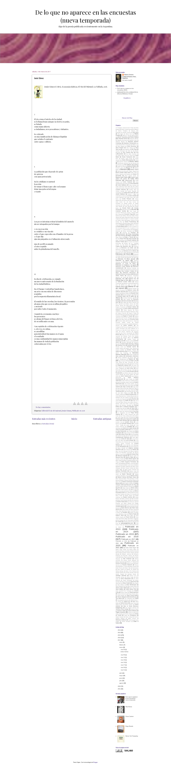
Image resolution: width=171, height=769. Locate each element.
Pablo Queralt (133, 509)
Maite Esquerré (127, 449)
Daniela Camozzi (125, 224)
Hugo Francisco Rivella (123, 360)
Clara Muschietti (129, 206)
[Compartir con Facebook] (74, 403)
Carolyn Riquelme (132, 191)
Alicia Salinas (129, 147)
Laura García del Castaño (130, 419)
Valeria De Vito (128, 601)
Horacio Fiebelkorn (122, 357)
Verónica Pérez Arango (122, 609)
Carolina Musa (132, 189)
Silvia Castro (126, 583)
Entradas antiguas (102, 418)
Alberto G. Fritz (126, 135)
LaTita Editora (135, 415)
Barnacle (123, 169)
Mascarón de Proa (131, 484)
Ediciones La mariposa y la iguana (126, 265)
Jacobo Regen (129, 374)
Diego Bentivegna (133, 234)
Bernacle (120, 171)
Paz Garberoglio (129, 520)
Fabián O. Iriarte (127, 316)
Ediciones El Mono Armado (126, 259)
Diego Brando (121, 235)
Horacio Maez (133, 357)
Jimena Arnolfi (120, 382)
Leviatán (129, 426)
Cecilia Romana (126, 198)
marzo (121, 647)
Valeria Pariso (124, 603)
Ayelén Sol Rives (121, 166)
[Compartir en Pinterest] (55, 407)
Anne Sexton (124, 161)
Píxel (117, 523)
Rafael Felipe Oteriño (121, 549)
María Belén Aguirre (130, 458)
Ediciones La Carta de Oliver (126, 263)
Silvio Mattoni (119, 589)
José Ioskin (135, 391)
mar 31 (123, 670)
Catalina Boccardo (128, 192)
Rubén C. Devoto (124, 566)
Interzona (134, 366)
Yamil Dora (130, 620)
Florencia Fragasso (127, 327)
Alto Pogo (134, 149)
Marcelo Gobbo (133, 455)
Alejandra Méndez (134, 138)
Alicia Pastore (120, 147)
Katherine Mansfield (126, 405)
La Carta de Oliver (129, 408)
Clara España (119, 206)
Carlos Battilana (122, 185)
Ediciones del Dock (123, 254)
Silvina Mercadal (133, 587)
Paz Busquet (120, 520)
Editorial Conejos (127, 283)
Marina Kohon (134, 475)
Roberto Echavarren (120, 561)
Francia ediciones (126, 331)
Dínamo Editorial (131, 240)
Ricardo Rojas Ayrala (125, 557)
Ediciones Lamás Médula (123, 266)
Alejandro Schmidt (129, 143)
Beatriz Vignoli (134, 169)
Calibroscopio (128, 180)
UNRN (136, 598)
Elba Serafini (127, 299)
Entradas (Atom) (48, 424)
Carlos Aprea (125, 183)
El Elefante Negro (121, 296)
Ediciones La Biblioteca (129, 262)
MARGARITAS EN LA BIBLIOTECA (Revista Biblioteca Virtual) (127, 93)
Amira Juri (130, 150)
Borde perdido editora (122, 172)
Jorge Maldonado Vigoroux (132, 388)
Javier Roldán (129, 379)
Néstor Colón (120, 500)
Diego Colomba (132, 235)
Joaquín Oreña (128, 382)
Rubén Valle (128, 567)
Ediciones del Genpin (127, 255)
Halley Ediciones (120, 351)
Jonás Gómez (39, 78)
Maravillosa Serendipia (126, 452)
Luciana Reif (125, 445)
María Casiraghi (127, 460)
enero (121, 642)
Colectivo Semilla (121, 211)
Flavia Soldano (128, 325)
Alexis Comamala (126, 144)
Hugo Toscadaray (129, 362)
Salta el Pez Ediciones (131, 571)
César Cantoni (132, 201)
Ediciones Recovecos (129, 272)
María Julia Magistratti (121, 463)
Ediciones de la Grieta (121, 252)
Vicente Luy (131, 612)
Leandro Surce (129, 422)
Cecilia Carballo (132, 195)
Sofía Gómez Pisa (131, 589)
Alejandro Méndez (120, 141)
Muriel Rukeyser (121, 494)
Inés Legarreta (119, 366)
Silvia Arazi (134, 581)
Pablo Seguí (119, 511)
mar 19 (123, 662)
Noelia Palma (121, 501)
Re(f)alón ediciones (126, 554)
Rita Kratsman (127, 558)
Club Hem (134, 209)
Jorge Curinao (126, 386)
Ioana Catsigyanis (120, 368)
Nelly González (134, 498)
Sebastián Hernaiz (120, 577)
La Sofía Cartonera (128, 414)
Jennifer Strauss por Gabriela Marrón (129, 380)
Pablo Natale (125, 509)
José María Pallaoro (123, 392)
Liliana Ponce (124, 434)
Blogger (95, 762)
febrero (121, 645)
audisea (136, 164)
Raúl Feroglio (119, 552)
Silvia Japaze (135, 583)
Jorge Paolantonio (121, 389)
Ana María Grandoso (131, 154)
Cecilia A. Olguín (132, 194)
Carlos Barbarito (134, 183)
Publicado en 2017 (128, 539)
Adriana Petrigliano (123, 130)
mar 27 (123, 665)
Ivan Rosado (130, 371)
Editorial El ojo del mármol (51, 411)
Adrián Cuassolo (125, 129)
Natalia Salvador (125, 498)
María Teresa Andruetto (131, 469)
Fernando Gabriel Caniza (123, 322)
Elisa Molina (123, 302)
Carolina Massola (121, 189)
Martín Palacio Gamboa (127, 483)
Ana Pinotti (130, 155)
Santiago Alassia (132, 574)
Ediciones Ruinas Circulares (123, 274)
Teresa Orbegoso (122, 597)
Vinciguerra (133, 615)
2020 (119, 686)
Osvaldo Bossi (129, 506)
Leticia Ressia (129, 425)
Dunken (126, 243)
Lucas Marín (120, 440)
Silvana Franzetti (125, 581)
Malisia (134, 449)
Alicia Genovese (131, 146)
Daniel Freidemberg (130, 221)
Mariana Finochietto (121, 471)
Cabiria (125, 178)
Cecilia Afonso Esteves (121, 195)
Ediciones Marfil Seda (121, 269)
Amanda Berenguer (120, 150)
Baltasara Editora (132, 166)
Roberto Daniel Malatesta (130, 560)
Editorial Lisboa (131, 290)
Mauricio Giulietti (119, 486)
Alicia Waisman (126, 149)
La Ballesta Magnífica (128, 406)
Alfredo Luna (135, 144)
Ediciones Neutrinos (132, 269)
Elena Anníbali (127, 300)
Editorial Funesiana (120, 290)
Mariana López (133, 471)
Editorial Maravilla (121, 291)
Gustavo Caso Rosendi (131, 348)
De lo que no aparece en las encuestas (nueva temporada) (85, 16)
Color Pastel (133, 211)
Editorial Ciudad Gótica (124, 281)
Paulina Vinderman (134, 518)
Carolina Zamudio (120, 191)
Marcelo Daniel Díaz (132, 454)
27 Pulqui (131, 127)
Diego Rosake (132, 238)
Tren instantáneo (128, 598)
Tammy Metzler (120, 595)
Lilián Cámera (129, 431)
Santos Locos (133, 575)
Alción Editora (134, 137)
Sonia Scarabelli (120, 590)
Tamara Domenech (122, 593)
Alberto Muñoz (135, 135)
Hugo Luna (134, 360)
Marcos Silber (129, 457)
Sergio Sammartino (127, 580)
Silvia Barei (118, 583)
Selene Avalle (130, 577)
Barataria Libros (119, 167)
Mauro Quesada (129, 486)
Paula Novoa (129, 517)
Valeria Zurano (119, 604)
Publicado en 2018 (121, 541)
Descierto (125, 232)
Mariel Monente (126, 474)
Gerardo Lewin (129, 340)
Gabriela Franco (127, 336)
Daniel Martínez (119, 223)
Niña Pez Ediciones (133, 500)
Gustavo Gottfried (120, 349)
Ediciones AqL (127, 246)
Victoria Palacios (129, 613)
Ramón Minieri (132, 549)
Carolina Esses (124, 188)
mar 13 (123, 657)
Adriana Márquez (134, 129)
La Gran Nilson (134, 409)
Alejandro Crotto (133, 140)
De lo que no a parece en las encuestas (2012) (125, 89)
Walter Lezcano (132, 618)
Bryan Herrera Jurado (130, 175)
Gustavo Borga (119, 348)
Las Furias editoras (125, 415)
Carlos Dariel (119, 186)
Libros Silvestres (134, 429)
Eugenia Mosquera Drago (132, 311)
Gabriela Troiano (131, 339)
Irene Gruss (130, 368)
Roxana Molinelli (127, 564)
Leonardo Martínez (126, 423)
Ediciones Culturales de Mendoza (124, 249)
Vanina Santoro (129, 604)
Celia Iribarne (124, 200)
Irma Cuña (131, 369)
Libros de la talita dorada (130, 428)
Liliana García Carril (128, 432)
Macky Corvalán (121, 448)
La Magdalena (121, 412)
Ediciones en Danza (122, 260)
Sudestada (129, 590)
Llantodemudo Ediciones (123, 437)
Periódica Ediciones (128, 521)
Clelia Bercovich (125, 209)
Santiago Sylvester (121, 575)
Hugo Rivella (119, 362)
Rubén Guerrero (133, 566)
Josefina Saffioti (119, 394)
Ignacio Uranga (134, 363)
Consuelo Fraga (128, 214)
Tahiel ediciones (134, 592)
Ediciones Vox (120, 278)
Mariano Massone (129, 472)
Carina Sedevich (127, 182)
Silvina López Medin (121, 587)
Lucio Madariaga (134, 445)
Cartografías (118, 192)
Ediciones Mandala (131, 268)
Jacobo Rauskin (119, 374)
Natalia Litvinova (128, 497)
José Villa (133, 392)
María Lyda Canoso (129, 465)
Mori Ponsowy (135, 492)
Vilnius (125, 615)
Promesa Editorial (129, 524)
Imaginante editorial (123, 365)
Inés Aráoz (134, 365)
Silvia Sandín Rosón (132, 586)
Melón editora (134, 488)
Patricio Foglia (133, 514)
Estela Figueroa (128, 310)
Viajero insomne (120, 612)
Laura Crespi (120, 417)
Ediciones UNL (132, 277)
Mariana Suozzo (119, 472)
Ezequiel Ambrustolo (120, 314)
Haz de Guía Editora (132, 351)
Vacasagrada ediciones (123, 600)
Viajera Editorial (132, 610)
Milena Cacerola (119, 491)
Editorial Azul (132, 278)
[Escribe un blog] (82, 403)
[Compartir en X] (78, 403)
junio (120, 678)
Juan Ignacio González (128, 397)
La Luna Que (134, 411)
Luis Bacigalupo (121, 446)
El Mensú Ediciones (128, 297)
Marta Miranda (133, 480)
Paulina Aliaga (124, 518)
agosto (121, 683)
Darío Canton (135, 224)
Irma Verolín (122, 371)
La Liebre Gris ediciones (123, 411)
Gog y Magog (134, 343)
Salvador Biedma (120, 572)
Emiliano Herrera (129, 303)
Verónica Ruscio (134, 609)
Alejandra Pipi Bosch (122, 140)
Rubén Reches (119, 567)
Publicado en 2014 (127, 530)
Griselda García (131, 346)
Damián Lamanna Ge (132, 220)
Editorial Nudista (125, 293)
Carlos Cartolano (133, 185)
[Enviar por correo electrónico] (86, 403)
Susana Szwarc (124, 592)
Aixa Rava (135, 132)
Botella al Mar (133, 172)
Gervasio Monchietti (126, 342)
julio (120, 680)
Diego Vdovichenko (120, 240)
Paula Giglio (130, 515)
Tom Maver (119, 598)
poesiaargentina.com (127, 523)
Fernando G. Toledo (132, 320)
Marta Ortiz (118, 481)
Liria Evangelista (134, 434)
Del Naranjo (128, 229)
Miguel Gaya (134, 489)
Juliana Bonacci (124, 402)
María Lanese (131, 463)
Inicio (74, 418)
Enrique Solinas (131, 307)
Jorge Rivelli (130, 389)
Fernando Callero (122, 320)
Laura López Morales (121, 420)
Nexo (126, 500)
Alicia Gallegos (121, 146)
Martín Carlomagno (128, 481)
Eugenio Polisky (133, 313)
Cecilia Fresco (129, 197)
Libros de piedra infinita (122, 429)
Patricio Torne (120, 515)
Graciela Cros (121, 345)
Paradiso (125, 512)
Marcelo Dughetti (122, 455)
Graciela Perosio (132, 345)
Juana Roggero (119, 400)
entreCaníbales (119, 308)
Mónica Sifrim (127, 492)
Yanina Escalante (126, 621)
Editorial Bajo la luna (122, 280)
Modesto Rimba (128, 491)
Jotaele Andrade (129, 394)
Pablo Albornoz (125, 507)
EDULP (135, 294)
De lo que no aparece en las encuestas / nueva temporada (131, 698)
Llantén (135, 435)
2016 (119, 637)
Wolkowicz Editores (121, 620)
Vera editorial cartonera (131, 607)
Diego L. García (128, 237)
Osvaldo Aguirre (120, 506)
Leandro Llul (119, 422)
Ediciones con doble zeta (128, 247)
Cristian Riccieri (133, 217)
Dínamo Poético (120, 241)
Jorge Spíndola (127, 391)
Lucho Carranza (124, 442)
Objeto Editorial (127, 503)
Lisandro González (121, 435)
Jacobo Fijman (133, 373)
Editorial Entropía (132, 288)
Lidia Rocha (120, 431)
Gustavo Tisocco (131, 349)
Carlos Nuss (127, 186)
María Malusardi (126, 466)
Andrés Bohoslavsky (127, 160)
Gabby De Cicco (125, 334)
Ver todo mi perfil (127, 80)
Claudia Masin (126, 208)
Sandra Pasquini (120, 574)
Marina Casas (126, 475)
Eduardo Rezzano (127, 294)
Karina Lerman (129, 403)
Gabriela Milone (127, 337)
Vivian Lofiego (128, 616)
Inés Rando (127, 366)
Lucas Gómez (135, 438)
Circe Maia (134, 205)
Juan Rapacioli (123, 399)
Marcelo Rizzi (119, 457)
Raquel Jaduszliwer (125, 551)
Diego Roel (123, 238)
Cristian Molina (124, 217)
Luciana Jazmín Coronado (123, 443)
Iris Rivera (125, 369)
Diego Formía (119, 237)
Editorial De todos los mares (128, 284)
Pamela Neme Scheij (128, 511)
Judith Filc (128, 400)
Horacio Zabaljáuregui (121, 359)
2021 (119, 689)
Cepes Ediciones (133, 200)
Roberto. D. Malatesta (132, 561)
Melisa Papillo (126, 488)
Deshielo (133, 232)
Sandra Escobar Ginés (131, 572)
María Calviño (119, 460)
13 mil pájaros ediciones (121, 127)
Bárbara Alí (129, 167)
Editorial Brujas (134, 280)
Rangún (117, 551)
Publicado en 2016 (78, 411)
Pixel (136, 521)
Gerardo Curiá (119, 340)
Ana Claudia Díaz (128, 152)
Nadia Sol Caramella (132, 494)
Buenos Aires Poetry (122, 177)
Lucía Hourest (133, 442)
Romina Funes (129, 563)
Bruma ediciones (120, 174)
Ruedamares (135, 567)
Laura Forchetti (129, 417)
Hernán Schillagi (133, 354)
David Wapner (121, 226)
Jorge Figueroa (120, 388)
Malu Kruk (118, 451)
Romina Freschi (120, 563)
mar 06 (123, 655)
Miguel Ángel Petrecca (123, 489)
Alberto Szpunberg (122, 137)
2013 (119, 630)
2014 (119, 632)
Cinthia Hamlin (125, 205)
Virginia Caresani (120, 616)
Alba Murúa (120, 133)
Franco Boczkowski (127, 333)
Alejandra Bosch (123, 138)
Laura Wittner (133, 420)
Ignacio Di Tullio (125, 363)
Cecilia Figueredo (120, 197)
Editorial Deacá (120, 286)
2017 (119, 640)
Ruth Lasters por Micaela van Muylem (127, 569)
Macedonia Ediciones (133, 446)
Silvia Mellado (120, 584)
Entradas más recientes (43, 418)
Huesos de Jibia (133, 359)
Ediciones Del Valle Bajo (132, 257)
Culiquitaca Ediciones (121, 218)
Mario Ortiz (126, 478)
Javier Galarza (125, 376)
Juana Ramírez (132, 399)
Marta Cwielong (124, 480)
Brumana (128, 174)
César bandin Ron (121, 201)
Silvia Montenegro (131, 584)
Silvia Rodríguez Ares (120, 586)
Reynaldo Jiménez (127, 555)
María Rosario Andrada (128, 468)
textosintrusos (133, 597)
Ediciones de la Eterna (130, 251)
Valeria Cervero (128, 74)
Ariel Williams (128, 164)
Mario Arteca (132, 477)
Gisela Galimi (125, 343)
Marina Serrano (122, 477)
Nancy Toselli (119, 495)
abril (120, 673)
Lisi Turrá (130, 435)
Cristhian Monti (125, 215)
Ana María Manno (120, 155)
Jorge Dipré (135, 386)
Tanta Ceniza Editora (132, 595)
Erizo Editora (128, 308)
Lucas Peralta (129, 440)
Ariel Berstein (119, 164)
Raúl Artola (134, 551)
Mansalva (125, 451)
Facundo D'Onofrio (127, 317)
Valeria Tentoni (133, 603)
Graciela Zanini (119, 346)
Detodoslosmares (120, 234)
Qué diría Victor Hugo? (129, 547)
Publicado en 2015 (125, 534)
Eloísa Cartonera (133, 302)
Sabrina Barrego (119, 571)
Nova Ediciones (130, 501)
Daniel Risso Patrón (129, 223)
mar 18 (123, 660)
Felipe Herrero (124, 319)
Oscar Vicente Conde (132, 504)
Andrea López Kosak (126, 158)
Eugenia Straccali (122, 313)
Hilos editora (119, 356)
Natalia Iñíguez (128, 495)
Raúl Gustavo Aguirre (129, 552)
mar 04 (123, 649)
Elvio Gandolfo (119, 303)
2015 (119, 635)
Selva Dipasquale (126, 578)
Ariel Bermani (133, 163)
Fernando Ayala (134, 319)
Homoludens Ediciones (132, 356)
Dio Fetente (130, 241)
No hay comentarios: (43, 407)
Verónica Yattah (121, 610)
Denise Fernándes (127, 231)
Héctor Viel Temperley (122, 353)
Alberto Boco (129, 133)
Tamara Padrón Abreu (133, 593)
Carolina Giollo (133, 188)
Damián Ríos (119, 221)
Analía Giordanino (127, 157)
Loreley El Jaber (125, 438)
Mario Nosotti (119, 478)
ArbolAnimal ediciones (123, 163)
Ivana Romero (125, 373)
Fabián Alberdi (130, 314)
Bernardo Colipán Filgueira (130, 171)
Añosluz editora (133, 161)
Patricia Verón (123, 514)
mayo (121, 675)
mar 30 (123, 667)
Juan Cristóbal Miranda (129, 396)
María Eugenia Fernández (128, 461)
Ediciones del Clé (132, 252)
